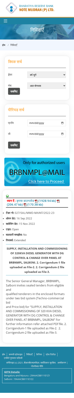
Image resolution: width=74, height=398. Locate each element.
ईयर (10, 75)
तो (9, 134)
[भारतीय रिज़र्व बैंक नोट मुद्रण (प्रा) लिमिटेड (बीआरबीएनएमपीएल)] (29, 7)
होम (3, 45)
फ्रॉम (11, 123)
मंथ (9, 85)
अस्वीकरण (61, 362)
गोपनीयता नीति (37, 366)
